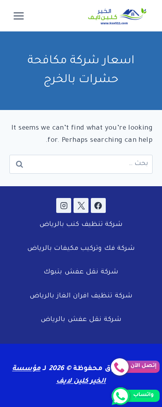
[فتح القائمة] (18, 15)
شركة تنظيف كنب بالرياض (81, 225)
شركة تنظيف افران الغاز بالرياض (81, 296)
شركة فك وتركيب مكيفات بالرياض (81, 249)
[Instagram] (63, 205)
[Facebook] (98, 205)
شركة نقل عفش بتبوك (81, 272)
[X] (81, 205)
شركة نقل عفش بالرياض (80, 320)
